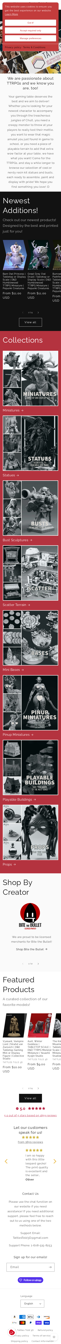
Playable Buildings (17, 799)
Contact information (43, 1341)
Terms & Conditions (34, 47)
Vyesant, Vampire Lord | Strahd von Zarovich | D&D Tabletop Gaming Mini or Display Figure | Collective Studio (13, 1050)
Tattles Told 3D (25, 1330)
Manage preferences (30, 38)
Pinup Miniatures (16, 735)
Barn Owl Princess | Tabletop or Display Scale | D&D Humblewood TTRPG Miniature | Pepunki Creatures (14, 281)
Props (7, 864)
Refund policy (45, 1330)
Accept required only (30, 30)
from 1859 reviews (30, 1142)
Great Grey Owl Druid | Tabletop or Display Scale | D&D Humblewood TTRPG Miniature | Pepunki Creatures (39, 281)
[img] (30, 1137)
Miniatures (11, 410)
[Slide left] (22, 312)
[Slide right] (38, 312)
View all (30, 322)
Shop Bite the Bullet (30, 949)
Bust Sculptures (15, 540)
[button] (7, 1161)
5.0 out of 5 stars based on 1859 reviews (30, 1115)
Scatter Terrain (14, 605)
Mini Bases (11, 670)
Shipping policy (19, 1341)
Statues (9, 475)
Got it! (30, 22)
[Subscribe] (50, 1267)
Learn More (11, 14)
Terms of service (42, 1335)
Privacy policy (13, 47)
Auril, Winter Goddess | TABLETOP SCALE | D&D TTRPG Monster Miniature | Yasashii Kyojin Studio (40, 1048)
